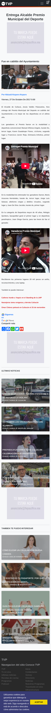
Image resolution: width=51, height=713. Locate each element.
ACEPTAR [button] (39, 702)
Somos (29, 675)
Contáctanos (31, 672)
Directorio (30, 678)
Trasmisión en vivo (34, 687)
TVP (3, 669)
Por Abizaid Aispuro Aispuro (14, 95)
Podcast (5, 684)
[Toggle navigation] (41, 3)
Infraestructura (32, 690)
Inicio (28, 669)
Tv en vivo (6, 672)
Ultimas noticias (8, 675)
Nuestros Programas (35, 684)
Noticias (29, 681)
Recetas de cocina (9, 678)
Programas (6, 681)
